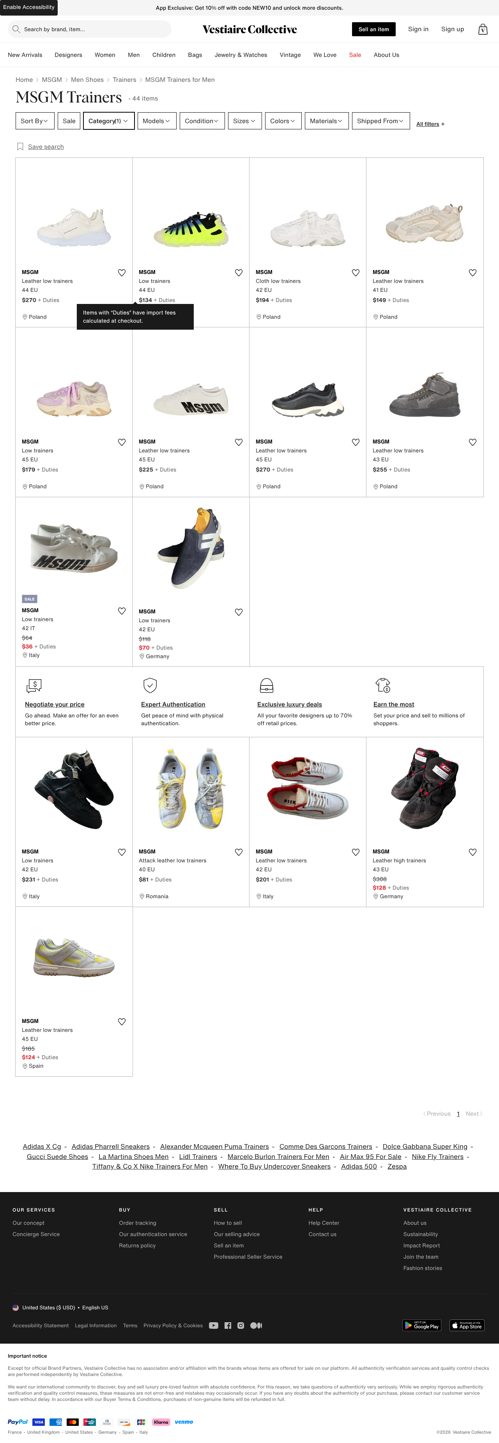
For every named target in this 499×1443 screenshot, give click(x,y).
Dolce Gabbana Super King (425, 1147)
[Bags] (208, 55)
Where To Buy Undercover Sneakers (274, 1166)
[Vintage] (307, 55)
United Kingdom (43, 1432)
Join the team (421, 1257)
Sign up (452, 29)
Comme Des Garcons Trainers (326, 1147)
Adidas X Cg (42, 1147)
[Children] (182, 55)
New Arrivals (25, 55)
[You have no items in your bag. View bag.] (483, 29)
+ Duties (48, 300)
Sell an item (374, 29)
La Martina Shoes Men (134, 1157)
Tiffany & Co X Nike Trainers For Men (150, 1166)
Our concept (28, 1223)
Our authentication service (153, 1234)
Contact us (323, 1234)
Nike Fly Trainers (438, 1157)
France (15, 1432)
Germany (107, 1432)
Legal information (96, 1325)
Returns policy (137, 1246)
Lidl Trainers (198, 1157)
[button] (483, 29)
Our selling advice (237, 1234)
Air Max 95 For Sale (371, 1157)
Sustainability (420, 1234)
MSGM (52, 79)
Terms (130, 1325)
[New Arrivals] (48, 55)
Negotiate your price (55, 704)
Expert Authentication (173, 704)
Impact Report (421, 1246)
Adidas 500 (359, 1166)
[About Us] (405, 55)
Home (24, 79)
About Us (386, 55)
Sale (355, 55)
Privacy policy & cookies (173, 1325)
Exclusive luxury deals (289, 704)
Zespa (397, 1166)
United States (79, 1432)
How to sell (228, 1223)
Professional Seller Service (248, 1257)
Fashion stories (422, 1268)
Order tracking (137, 1223)
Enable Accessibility (29, 7)
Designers (68, 55)
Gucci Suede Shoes (57, 1157)
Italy (144, 1432)
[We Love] (343, 55)
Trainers (124, 79)
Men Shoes (87, 79)
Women (105, 55)
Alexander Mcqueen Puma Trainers (214, 1147)
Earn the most (393, 704)
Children (164, 55)
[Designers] (88, 55)
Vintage (290, 55)
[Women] (122, 55)
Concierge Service (36, 1234)
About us (414, 1223)
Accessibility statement (40, 1325)
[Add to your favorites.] (121, 272)
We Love (325, 55)
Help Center (324, 1223)
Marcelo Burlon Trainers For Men (278, 1157)
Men (134, 55)
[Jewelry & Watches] (273, 55)
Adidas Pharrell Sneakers (111, 1147)
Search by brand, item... (54, 29)
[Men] (146, 55)
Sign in (418, 29)
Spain (128, 1432)
